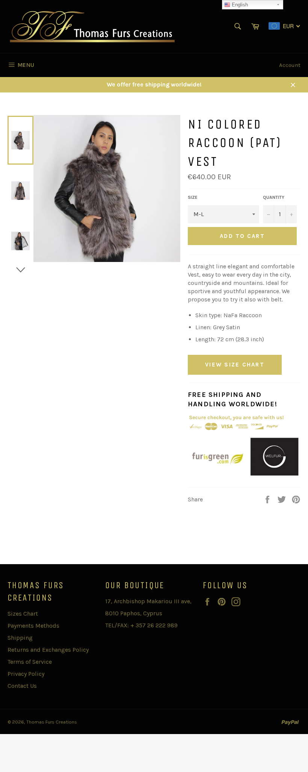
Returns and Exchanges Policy (48, 649)
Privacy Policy (26, 673)
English (239, 5)
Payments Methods (33, 625)
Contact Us (22, 685)
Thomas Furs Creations (51, 722)
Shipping (20, 637)
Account (289, 65)
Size (193, 197)
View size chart (234, 364)
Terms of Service (30, 661)
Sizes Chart (23, 613)
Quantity (273, 197)
